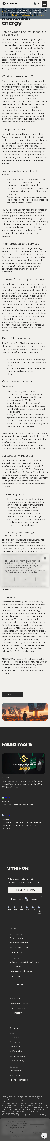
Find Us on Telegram (25, 890)
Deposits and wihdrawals (21, 971)
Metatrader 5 (16, 967)
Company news (17, 1056)
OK (25, 579)
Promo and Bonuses (19, 1004)
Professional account (20, 947)
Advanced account (19, 943)
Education (15, 976)
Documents (15, 1071)
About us (14, 1037)
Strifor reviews (16, 1051)
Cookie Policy (16, 1136)
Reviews (19, 984)
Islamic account (17, 952)
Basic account (16, 938)
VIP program (16, 1013)
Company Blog (17, 1060)
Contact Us (12, 694)
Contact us (15, 1047)
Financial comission (19, 1080)
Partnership (15, 1042)
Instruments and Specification (24, 962)
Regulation (15, 1075)
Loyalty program (17, 1008)
